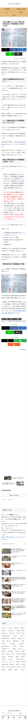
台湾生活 (15, 319)
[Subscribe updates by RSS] (14, 344)
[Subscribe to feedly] (20, 340)
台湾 (9, 319)
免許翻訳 (16, 321)
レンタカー (5, 321)
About (3, 537)
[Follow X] (7, 340)
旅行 (20, 319)
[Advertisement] (14, 412)
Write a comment (14, 495)
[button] (18, 54)
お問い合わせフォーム (12, 537)
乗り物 (4, 319)
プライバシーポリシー (7, 713)
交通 (11, 321)
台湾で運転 (23, 321)
